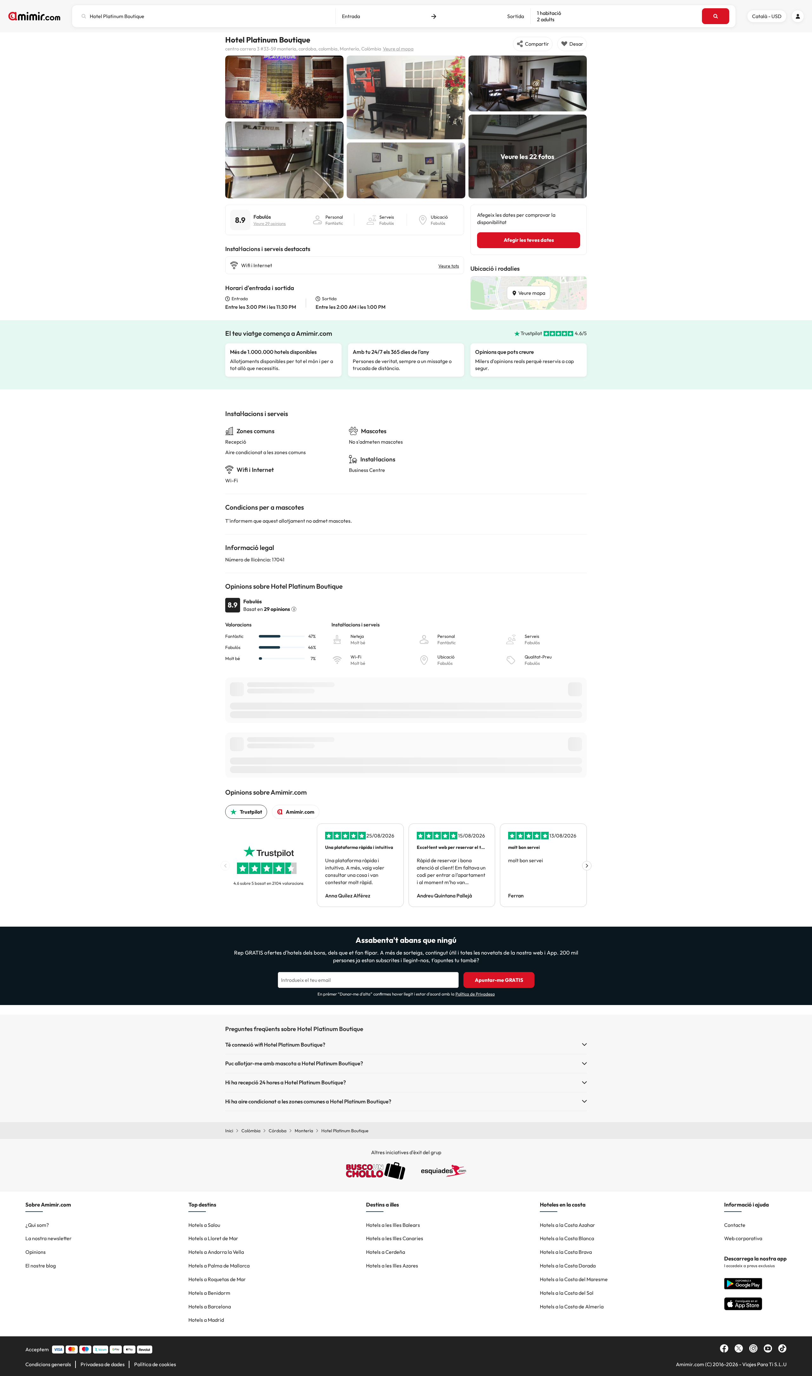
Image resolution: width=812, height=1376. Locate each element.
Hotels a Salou (204, 1225)
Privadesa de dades (103, 1364)
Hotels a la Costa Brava (566, 1252)
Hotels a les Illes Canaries (394, 1238)
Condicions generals (48, 1364)
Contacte (734, 1225)
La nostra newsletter (48, 1238)
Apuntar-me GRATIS (499, 980)
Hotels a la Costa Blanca (567, 1238)
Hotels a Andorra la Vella (216, 1252)
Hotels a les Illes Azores (392, 1265)
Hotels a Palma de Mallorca (219, 1265)
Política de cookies (155, 1364)
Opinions (35, 1252)
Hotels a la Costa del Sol (566, 1293)
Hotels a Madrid (206, 1320)
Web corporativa (743, 1238)
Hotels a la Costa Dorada (568, 1265)
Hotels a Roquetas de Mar (217, 1279)
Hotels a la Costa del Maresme (574, 1279)
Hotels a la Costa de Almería (572, 1306)
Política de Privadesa (475, 993)
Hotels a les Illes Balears (393, 1225)
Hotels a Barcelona (209, 1306)
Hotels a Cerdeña (385, 1252)
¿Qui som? (37, 1225)
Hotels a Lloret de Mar (213, 1238)
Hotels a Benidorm (209, 1293)
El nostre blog (40, 1265)
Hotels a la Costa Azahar (567, 1225)
